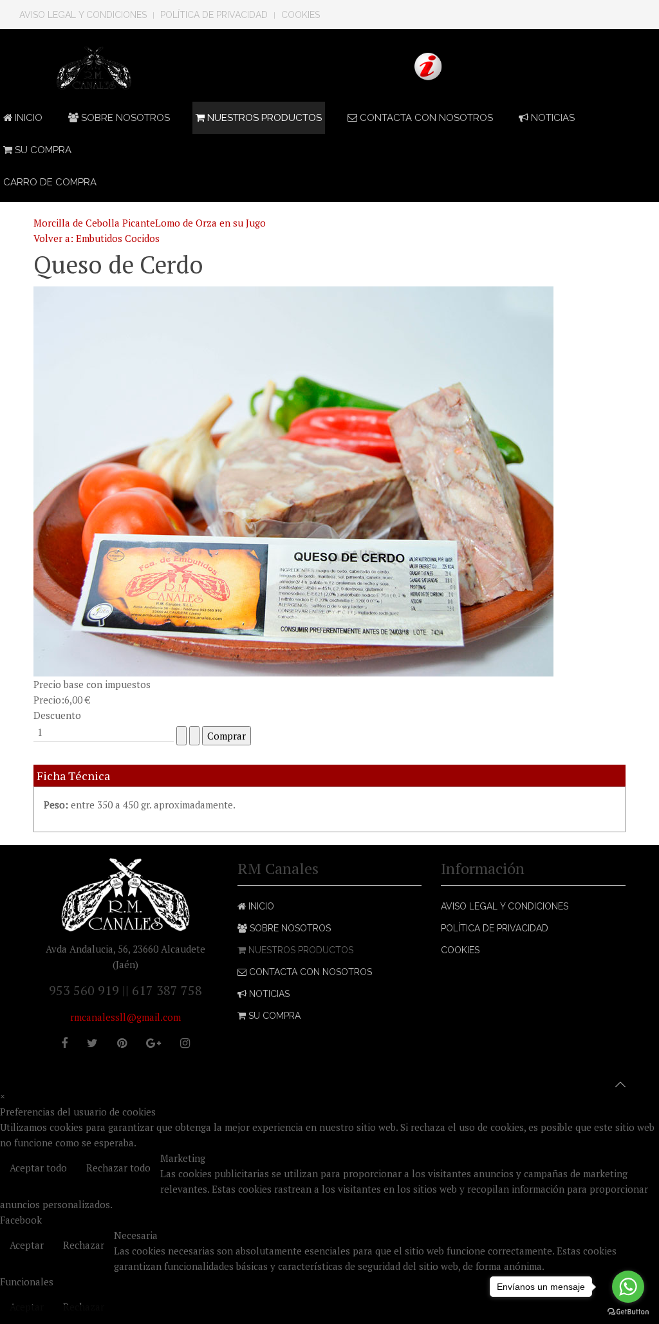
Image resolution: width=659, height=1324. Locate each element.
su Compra (41, 150)
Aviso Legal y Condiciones (83, 15)
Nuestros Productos (263, 118)
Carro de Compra (50, 182)
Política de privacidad (214, 15)
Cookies (300, 15)
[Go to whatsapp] (628, 1287)
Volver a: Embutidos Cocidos (96, 238)
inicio (27, 118)
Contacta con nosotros (425, 118)
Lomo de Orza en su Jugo (210, 222)
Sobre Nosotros (124, 118)
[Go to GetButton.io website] (628, 1311)
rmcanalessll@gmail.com (125, 1017)
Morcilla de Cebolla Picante (94, 222)
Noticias (551, 118)
